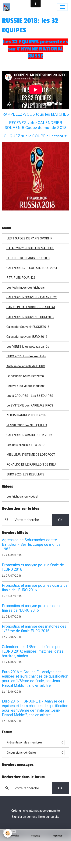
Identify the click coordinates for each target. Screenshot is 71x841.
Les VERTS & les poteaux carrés (27, 346)
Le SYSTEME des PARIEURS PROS (29, 405)
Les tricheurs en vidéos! (22, 496)
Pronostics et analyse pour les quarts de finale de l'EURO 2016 (35, 587)
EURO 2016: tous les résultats (26, 356)
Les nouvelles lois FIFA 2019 (25, 445)
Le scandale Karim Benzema (25, 376)
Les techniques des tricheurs (25, 287)
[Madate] (35, 836)
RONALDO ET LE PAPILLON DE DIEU (31, 464)
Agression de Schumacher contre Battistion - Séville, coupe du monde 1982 (31, 544)
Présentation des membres (34, 742)
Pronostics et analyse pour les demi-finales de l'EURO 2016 (32, 608)
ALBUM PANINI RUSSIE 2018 (26, 415)
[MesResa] (57, 836)
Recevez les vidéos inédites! (25, 386)
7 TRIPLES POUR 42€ (20, 277)
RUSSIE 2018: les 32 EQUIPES (26, 425)
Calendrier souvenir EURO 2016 (26, 336)
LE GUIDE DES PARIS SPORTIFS (28, 258)
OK (60, 520)
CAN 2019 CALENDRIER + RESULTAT (30, 307)
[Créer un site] (13, 836)
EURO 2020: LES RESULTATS (25, 474)
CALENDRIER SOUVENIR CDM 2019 (30, 317)
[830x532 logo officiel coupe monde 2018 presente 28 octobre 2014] (35, 176)
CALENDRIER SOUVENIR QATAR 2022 (31, 297)
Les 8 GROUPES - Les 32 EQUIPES (29, 396)
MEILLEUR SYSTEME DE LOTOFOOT (30, 454)
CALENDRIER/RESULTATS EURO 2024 (31, 268)
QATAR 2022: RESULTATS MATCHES (30, 248)
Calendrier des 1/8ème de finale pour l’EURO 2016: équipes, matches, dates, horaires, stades (33, 651)
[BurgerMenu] (62, 7)
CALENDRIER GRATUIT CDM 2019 (29, 435)
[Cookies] (7, 833)
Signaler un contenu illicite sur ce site (35, 817)
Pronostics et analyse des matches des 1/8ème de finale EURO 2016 (34, 628)
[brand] (7, 7)
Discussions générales (34, 752)
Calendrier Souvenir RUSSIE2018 (27, 327)
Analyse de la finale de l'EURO (25, 366)
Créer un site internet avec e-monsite (35, 810)
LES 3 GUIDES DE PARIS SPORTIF (29, 238)
